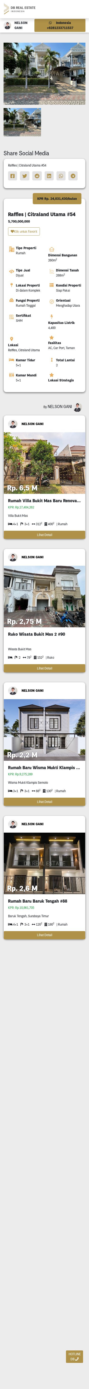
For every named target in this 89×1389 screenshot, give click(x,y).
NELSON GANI (32, 424)
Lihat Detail (44, 535)
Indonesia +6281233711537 (60, 25)
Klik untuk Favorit (25, 231)
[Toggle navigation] (80, 9)
